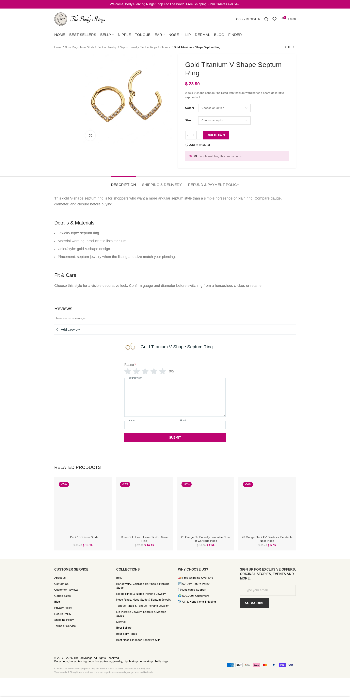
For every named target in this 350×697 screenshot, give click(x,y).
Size (188, 120)
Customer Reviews (66, 589)
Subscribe (255, 603)
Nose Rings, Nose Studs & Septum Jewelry (91, 47)
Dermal (121, 621)
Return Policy (62, 613)
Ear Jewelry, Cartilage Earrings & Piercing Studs (143, 585)
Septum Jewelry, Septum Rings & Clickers (145, 47)
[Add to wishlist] (105, 496)
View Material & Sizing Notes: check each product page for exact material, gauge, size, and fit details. (103, 672)
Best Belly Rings (126, 633)
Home (58, 47)
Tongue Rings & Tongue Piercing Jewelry (142, 605)
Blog (57, 601)
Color (189, 107)
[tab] (123, 182)
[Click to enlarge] (90, 136)
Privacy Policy (63, 607)
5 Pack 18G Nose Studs (83, 537)
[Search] (266, 19)
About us (60, 577)
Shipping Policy (64, 619)
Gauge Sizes (62, 595)
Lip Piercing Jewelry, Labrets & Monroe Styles (141, 613)
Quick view (105, 487)
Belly (119, 577)
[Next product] (294, 47)
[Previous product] (286, 47)
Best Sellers (123, 627)
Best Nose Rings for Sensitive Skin (138, 639)
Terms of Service (65, 625)
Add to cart (216, 135)
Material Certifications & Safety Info (132, 668)
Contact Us (61, 583)
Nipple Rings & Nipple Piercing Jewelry (141, 593)
